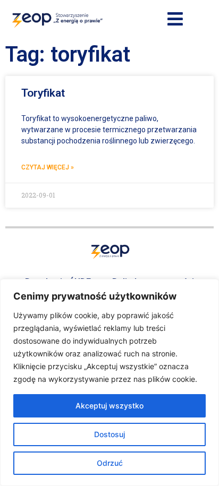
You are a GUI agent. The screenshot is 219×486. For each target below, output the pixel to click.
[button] (175, 19)
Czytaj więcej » (47, 167)
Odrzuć (110, 462)
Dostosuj (109, 434)
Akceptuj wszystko (109, 405)
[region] (109, 382)
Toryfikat (43, 93)
